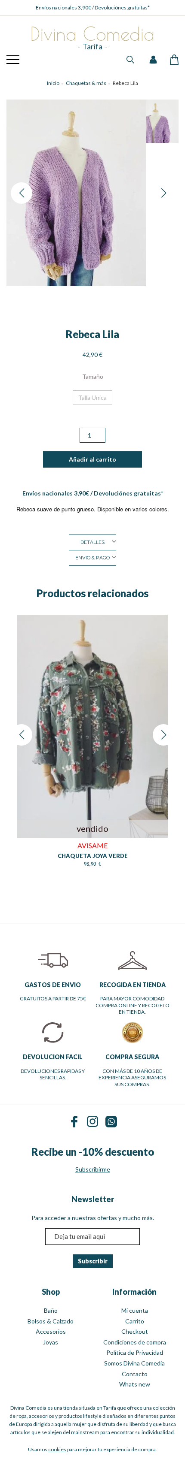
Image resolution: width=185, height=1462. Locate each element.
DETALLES (92, 542)
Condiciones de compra (134, 1342)
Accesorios (51, 1331)
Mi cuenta (134, 1310)
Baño (51, 1310)
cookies (57, 1449)
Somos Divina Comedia (134, 1363)
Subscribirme (92, 1169)
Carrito (134, 1321)
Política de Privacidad (134, 1352)
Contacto (135, 1373)
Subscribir (93, 1261)
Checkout (134, 1331)
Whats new (134, 1384)
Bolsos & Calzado (51, 1321)
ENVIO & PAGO (92, 558)
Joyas (50, 1342)
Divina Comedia (92, 34)
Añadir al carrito (92, 459)
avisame (92, 845)
